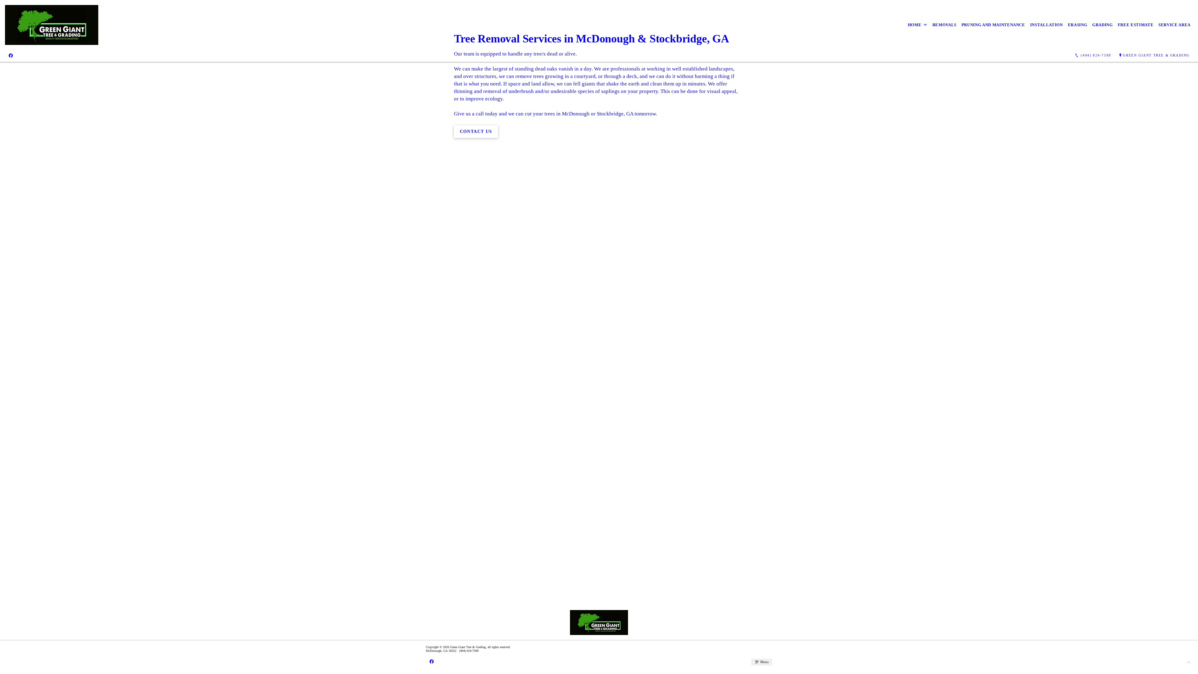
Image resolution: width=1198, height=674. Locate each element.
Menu (764, 662)
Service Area (1174, 24)
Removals (945, 24)
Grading (1102, 24)
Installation (1046, 24)
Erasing (1078, 24)
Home (915, 24)
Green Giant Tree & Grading (1156, 55)
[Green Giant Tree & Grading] (51, 25)
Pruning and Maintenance (993, 24)
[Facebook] (11, 55)
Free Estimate (1135, 24)
